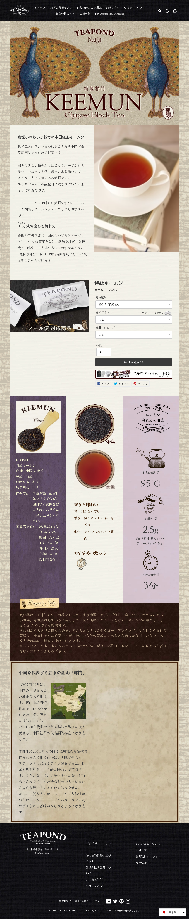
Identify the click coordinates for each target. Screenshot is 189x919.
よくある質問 (94, 879)
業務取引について (147, 856)
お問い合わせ (94, 886)
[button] (172, 912)
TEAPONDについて (148, 843)
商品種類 (100, 297)
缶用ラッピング (105, 327)
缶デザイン (129, 312)
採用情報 (141, 863)
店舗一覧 (141, 850)
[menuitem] (40, 7)
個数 (99, 345)
